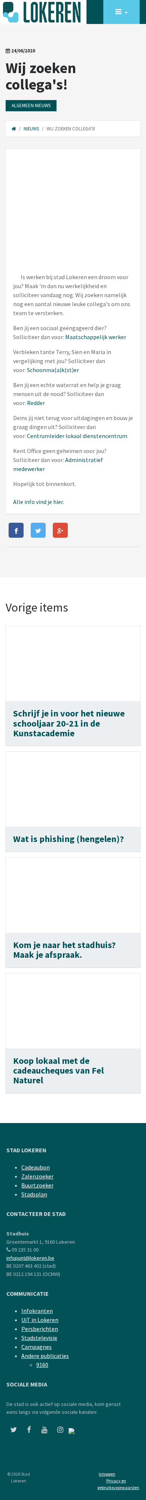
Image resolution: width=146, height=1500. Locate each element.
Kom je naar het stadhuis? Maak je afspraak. (64, 949)
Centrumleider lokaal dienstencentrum (77, 436)
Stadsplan (34, 1194)
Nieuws (31, 129)
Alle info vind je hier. (38, 501)
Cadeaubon (35, 1167)
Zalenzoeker (37, 1176)
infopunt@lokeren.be (30, 1258)
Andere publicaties (45, 1355)
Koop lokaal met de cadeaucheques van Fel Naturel (58, 1070)
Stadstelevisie (39, 1337)
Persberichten (39, 1329)
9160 (42, 1364)
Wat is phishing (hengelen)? (69, 839)
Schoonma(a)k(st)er (53, 370)
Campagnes (36, 1346)
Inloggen (107, 1474)
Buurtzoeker (37, 1185)
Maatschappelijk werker (95, 337)
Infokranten (37, 1311)
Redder (36, 403)
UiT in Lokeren (39, 1320)
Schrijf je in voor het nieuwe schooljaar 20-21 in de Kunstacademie (69, 723)
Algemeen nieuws (31, 105)
